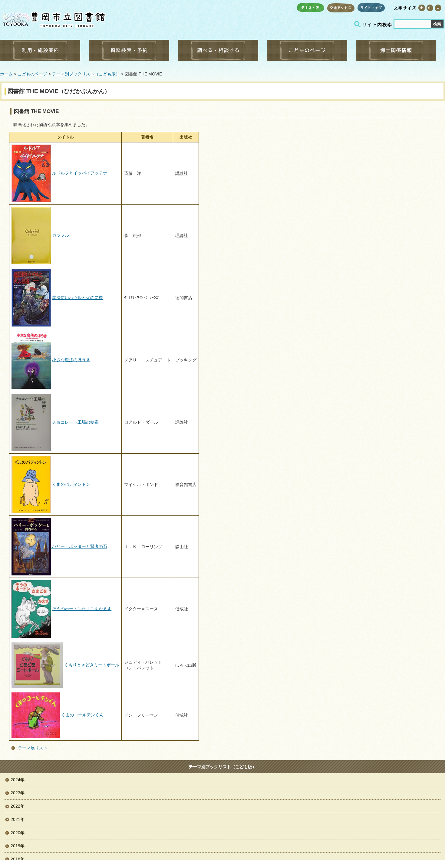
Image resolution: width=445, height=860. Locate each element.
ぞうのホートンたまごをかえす (81, 608)
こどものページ (307, 50)
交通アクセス (340, 7)
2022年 (18, 806)
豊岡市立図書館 (53, 18)
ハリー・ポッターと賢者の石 (79, 546)
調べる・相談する (218, 50)
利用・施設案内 (40, 50)
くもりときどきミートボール (91, 664)
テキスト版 (310, 7)
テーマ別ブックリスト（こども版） (86, 74)
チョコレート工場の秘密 (75, 421)
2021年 (18, 819)
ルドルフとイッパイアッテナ (79, 173)
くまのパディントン (71, 484)
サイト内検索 (374, 24)
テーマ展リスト (33, 747)
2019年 (18, 845)
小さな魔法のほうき (71, 359)
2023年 (18, 792)
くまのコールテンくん (82, 714)
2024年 (18, 779)
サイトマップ (371, 7)
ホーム (6, 74)
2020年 (18, 832)
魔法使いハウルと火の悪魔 (77, 297)
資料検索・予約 (129, 50)
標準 (429, 8)
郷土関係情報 (396, 50)
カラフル (60, 235)
